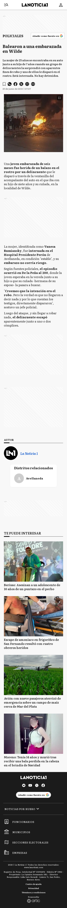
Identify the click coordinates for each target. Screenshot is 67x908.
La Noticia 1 (29, 453)
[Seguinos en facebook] (43, 786)
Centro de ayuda (33, 884)
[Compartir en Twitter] (21, 84)
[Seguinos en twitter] (37, 786)
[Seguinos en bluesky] (24, 786)
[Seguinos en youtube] (30, 786)
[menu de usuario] (60, 5)
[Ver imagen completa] (59, 97)
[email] (27, 84)
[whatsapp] (10, 84)
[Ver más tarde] (4, 84)
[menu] (6, 5)
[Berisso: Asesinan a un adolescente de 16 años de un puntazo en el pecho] (33, 561)
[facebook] (15, 84)
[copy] (33, 84)
